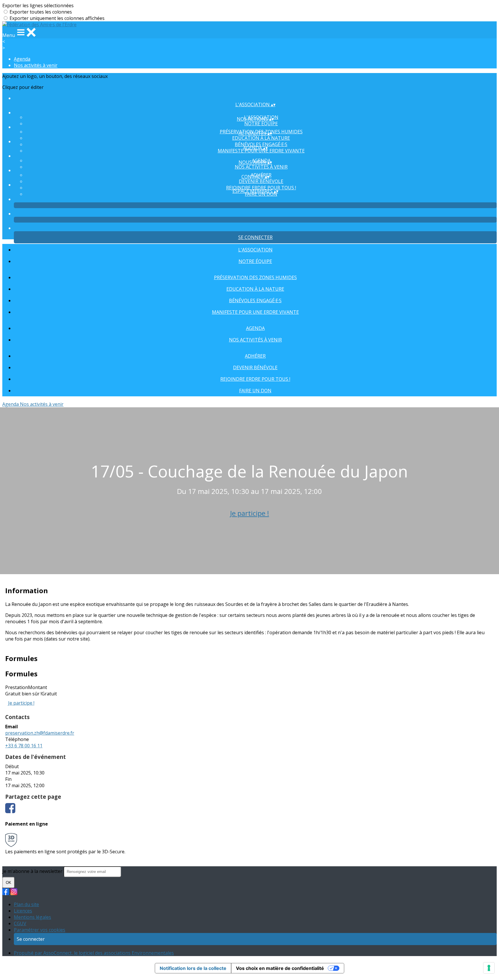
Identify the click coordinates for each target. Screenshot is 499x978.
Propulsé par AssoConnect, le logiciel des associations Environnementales (94, 953)
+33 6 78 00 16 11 (23, 745)
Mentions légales (32, 917)
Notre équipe (261, 123)
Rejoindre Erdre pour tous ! (261, 187)
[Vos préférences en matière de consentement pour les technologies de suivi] (488, 967)
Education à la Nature (261, 138)
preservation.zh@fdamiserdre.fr (39, 733)
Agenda (22, 59)
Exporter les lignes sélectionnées (38, 5)
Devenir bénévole (261, 181)
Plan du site (26, 904)
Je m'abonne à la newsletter (33, 871)
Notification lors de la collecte (193, 968)
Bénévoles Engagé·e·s (261, 144)
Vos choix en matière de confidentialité (280, 968)
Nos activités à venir (35, 65)
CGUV (20, 923)
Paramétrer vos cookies (39, 930)
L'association (255, 250)
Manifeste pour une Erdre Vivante (255, 312)
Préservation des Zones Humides (255, 277)
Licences (23, 911)
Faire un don (255, 390)
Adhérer (255, 356)
